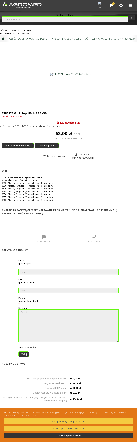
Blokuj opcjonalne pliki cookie (68, 428)
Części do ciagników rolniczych (29, 38)
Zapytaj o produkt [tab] (43, 241)
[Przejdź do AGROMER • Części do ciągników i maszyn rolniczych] (3, 38)
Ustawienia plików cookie (68, 435)
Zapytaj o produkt (47, 145)
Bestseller (71, 27)
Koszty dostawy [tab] (94, 241)
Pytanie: (28, 299)
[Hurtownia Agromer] (101, 4)
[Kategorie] (130, 5)
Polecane (83, 27)
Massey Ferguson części (67, 38)
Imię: (26, 281)
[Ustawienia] (121, 5)
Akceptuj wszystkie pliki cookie (68, 421)
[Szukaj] (131, 17)
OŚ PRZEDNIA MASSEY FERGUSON (103, 38)
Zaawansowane (56, 27)
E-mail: (26, 262)
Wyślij (24, 354)
